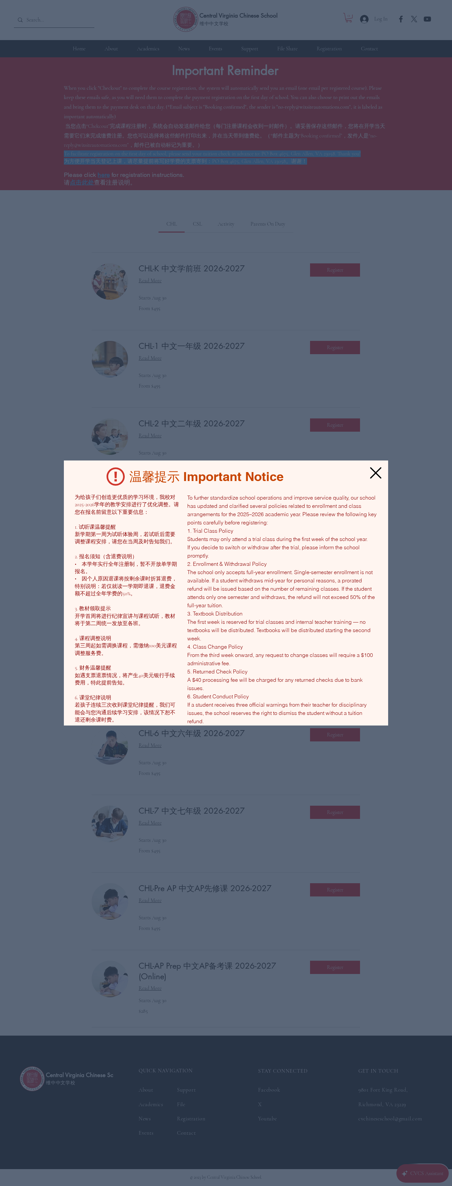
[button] (376, 473)
